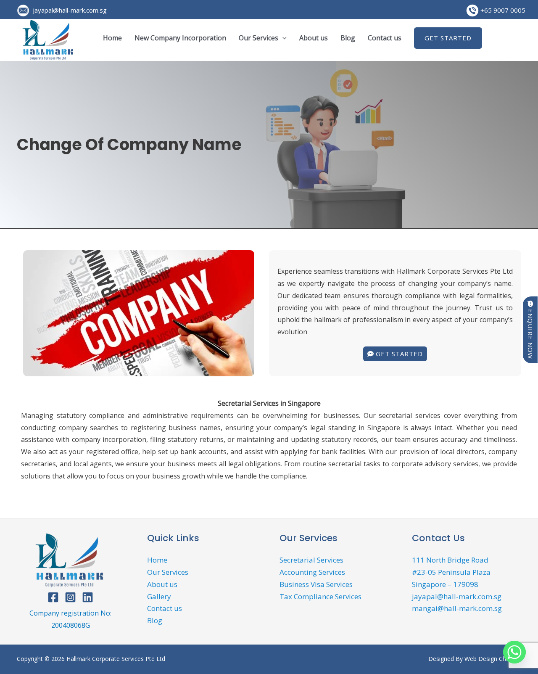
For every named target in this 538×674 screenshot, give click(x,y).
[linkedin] (87, 597)
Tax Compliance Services (320, 596)
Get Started (448, 38)
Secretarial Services (311, 560)
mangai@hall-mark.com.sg (457, 608)
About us (313, 37)
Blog (347, 37)
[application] (282, 37)
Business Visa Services (316, 584)
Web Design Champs (492, 659)
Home (112, 37)
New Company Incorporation (180, 37)
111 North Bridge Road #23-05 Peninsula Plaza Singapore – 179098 (451, 572)
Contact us (384, 37)
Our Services (258, 37)
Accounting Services (312, 572)
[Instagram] (70, 597)
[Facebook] (53, 597)
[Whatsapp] (514, 652)
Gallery (159, 596)
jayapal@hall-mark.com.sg (68, 10)
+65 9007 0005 (502, 10)
